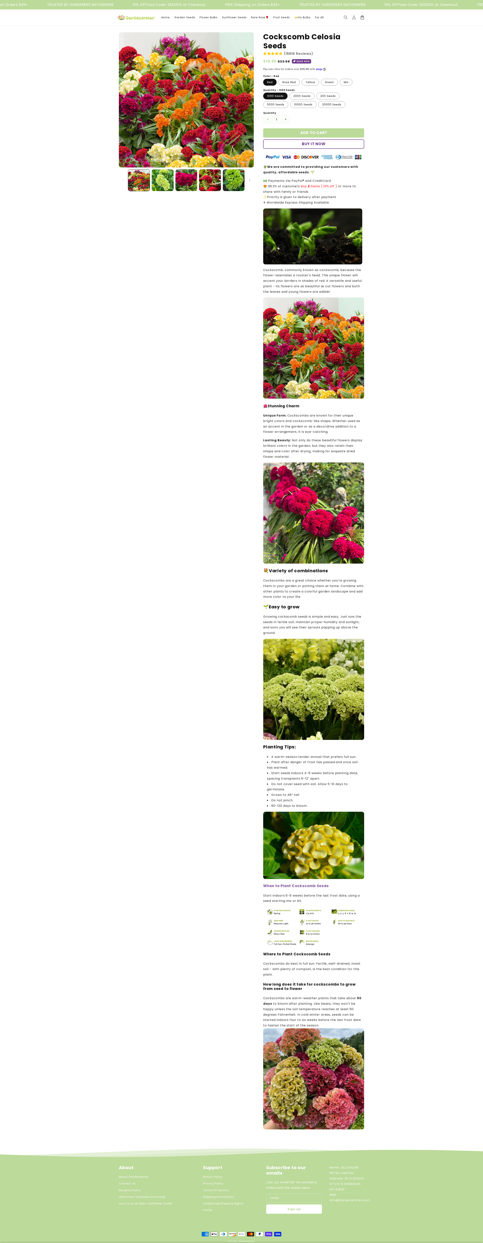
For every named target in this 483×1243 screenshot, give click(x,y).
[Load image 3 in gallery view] (186, 180)
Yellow (310, 82)
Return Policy (212, 1177)
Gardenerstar (246, 1241)
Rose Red (289, 82)
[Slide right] (249, 180)
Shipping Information (218, 1197)
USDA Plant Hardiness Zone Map (142, 1197)
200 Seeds (328, 96)
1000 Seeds (275, 96)
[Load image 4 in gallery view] (210, 180)
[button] (345, 17)
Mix (346, 82)
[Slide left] (123, 180)
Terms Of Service (216, 1190)
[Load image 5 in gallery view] (234, 180)
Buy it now (313, 143)
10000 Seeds (303, 104)
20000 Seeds (331, 104)
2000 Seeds (302, 96)
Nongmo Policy (130, 1190)
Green (329, 82)
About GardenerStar (133, 1177)
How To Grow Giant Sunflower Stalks (145, 1203)
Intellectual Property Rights (223, 1203)
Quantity (269, 113)
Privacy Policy (213, 1183)
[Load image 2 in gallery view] (162, 180)
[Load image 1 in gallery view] (139, 180)
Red (270, 82)
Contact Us (127, 1183)
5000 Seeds (275, 104)
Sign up (294, 1209)
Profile (207, 1210)
